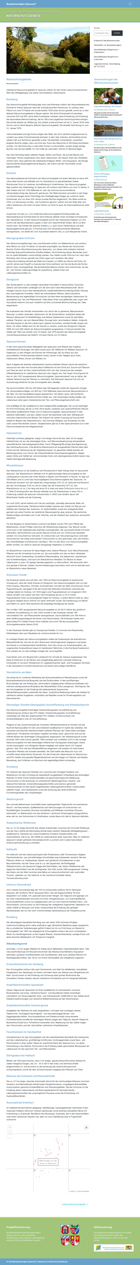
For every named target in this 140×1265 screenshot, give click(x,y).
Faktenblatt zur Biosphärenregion (107, 45)
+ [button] (10, 1127)
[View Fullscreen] (10, 1136)
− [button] (10, 1131)
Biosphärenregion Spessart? (21, 4)
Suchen (97, 28)
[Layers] (86, 1127)
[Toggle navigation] (130, 4)
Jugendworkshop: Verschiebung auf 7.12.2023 (107, 65)
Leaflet (72, 1191)
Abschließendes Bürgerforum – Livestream (106, 58)
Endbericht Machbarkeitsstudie (106, 41)
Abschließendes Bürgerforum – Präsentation (106, 51)
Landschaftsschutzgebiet (73, 1204)
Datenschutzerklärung (58, 1262)
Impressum (42, 1262)
